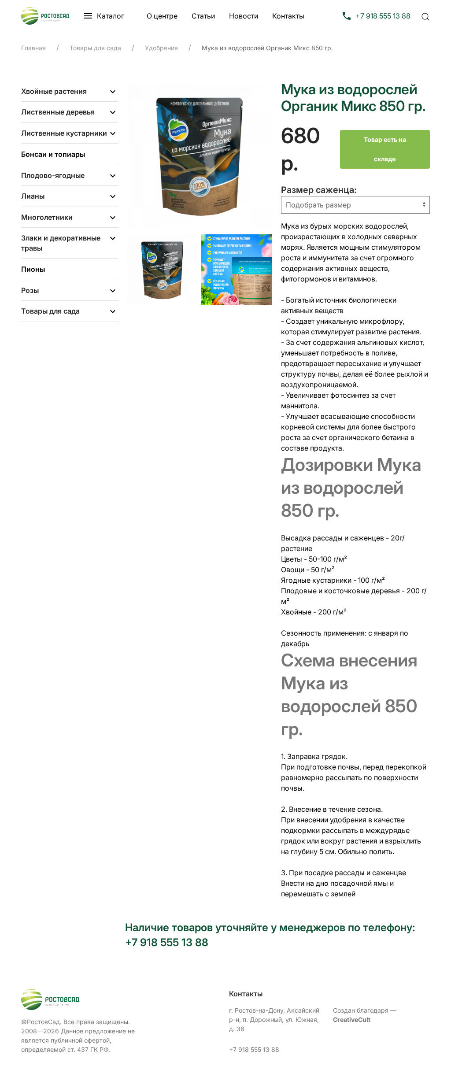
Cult (351, 1019)
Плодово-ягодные (53, 175)
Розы (30, 290)
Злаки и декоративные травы (60, 242)
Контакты (288, 15)
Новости (243, 15)
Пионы (33, 269)
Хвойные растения (54, 91)
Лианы (32, 196)
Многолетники (47, 217)
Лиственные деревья (58, 111)
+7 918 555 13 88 (254, 1049)
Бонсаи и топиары (53, 154)
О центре (162, 15)
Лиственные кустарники (64, 133)
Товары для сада (50, 311)
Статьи (203, 15)
